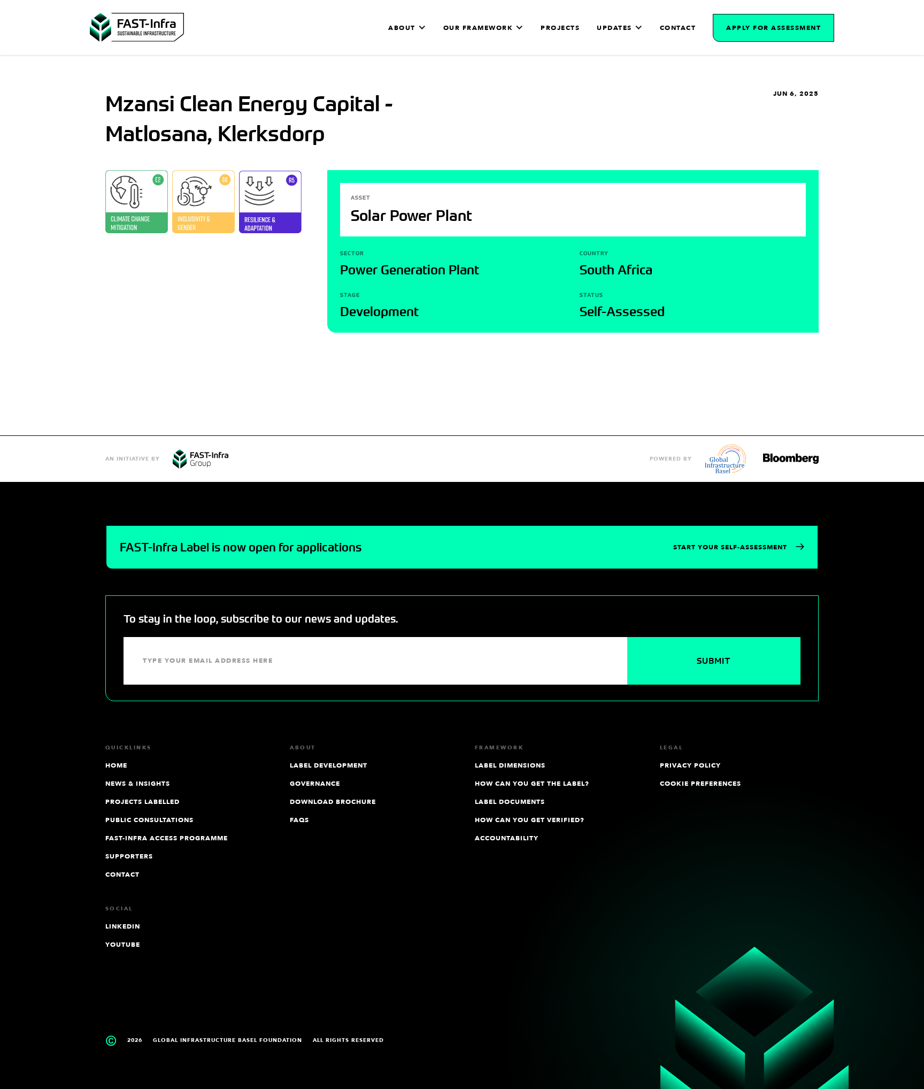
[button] (407, 27)
